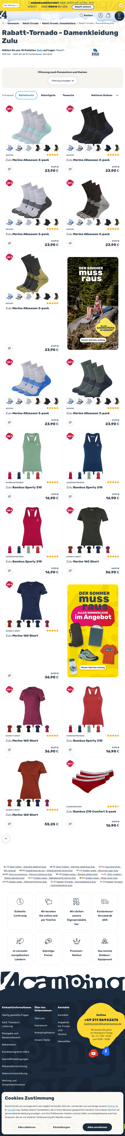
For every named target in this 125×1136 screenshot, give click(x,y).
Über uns (40, 1018)
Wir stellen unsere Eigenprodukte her (76, 918)
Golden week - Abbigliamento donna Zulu (55, 878)
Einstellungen (61, 1127)
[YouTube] (93, 1053)
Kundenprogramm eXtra (15, 1051)
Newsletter (64, 1041)
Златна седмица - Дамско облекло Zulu (30, 874)
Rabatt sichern (83, 7)
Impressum (41, 1025)
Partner (111, 1106)
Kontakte (63, 1015)
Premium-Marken (76, 953)
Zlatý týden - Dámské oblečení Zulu (28, 866)
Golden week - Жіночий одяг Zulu (100, 870)
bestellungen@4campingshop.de (102, 1023)
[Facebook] (106, 1051)
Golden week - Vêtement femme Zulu (28, 881)
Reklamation (9, 1044)
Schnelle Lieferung (20, 913)
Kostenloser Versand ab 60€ (105, 915)
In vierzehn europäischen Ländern (20, 955)
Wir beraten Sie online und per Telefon (48, 915)
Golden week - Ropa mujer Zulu (101, 878)
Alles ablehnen (27, 1127)
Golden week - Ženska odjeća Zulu (80, 874)
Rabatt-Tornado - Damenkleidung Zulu (76, 881)
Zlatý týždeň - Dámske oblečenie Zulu (75, 866)
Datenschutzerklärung (14, 1073)
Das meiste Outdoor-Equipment (105, 955)
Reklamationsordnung (14, 1066)
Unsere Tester (42, 1039)
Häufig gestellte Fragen (15, 1015)
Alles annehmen (97, 1127)
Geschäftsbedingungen (15, 1059)
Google (11, 1110)
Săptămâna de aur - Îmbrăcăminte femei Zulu (49, 870)
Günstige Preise (48, 953)
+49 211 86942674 (101, 1020)
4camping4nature (45, 1032)
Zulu (40, 50)
